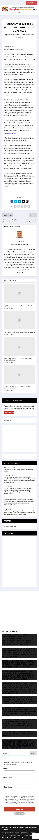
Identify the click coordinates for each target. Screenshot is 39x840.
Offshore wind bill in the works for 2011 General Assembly (17, 387)
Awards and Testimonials (9, 605)
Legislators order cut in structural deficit (18, 306)
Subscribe (19, 809)
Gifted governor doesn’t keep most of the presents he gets (18, 359)
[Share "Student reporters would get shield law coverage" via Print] (27, 201)
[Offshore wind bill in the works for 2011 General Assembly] (19, 374)
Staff (3, 601)
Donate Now (9, 412)
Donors (4, 615)
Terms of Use (7, 830)
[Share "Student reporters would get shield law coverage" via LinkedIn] (19, 201)
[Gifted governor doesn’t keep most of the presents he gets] (19, 346)
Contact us (5, 628)
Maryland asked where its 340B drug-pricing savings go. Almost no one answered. (18, 734)
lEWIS (6, 468)
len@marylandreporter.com (19, 244)
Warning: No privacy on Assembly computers (19, 332)
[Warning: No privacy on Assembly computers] (19, 320)
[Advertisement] (19, 438)
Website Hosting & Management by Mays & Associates (19, 827)
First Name (8, 778)
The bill (6, 64)
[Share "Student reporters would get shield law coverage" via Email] (23, 201)
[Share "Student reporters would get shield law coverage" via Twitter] (16, 201)
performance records (10, 133)
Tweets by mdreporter (10, 526)
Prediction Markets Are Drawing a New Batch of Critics (18, 470)
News (28, 35)
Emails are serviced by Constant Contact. (19, 803)
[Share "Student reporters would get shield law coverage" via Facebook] (12, 201)
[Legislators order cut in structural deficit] (19, 293)
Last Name (8, 787)
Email (6, 768)
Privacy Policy (6, 624)
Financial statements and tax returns (12, 610)
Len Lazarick (11, 35)
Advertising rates (7, 619)
